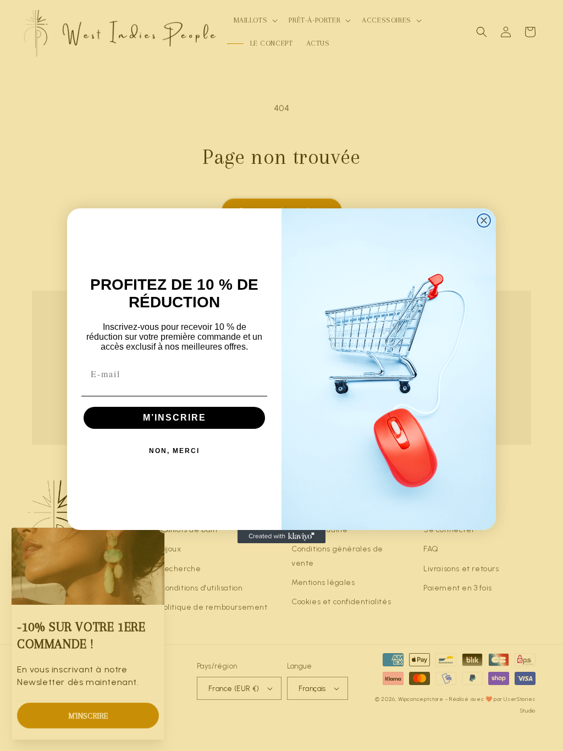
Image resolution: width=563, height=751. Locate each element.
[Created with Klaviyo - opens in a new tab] (281, 536)
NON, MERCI (174, 451)
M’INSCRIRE (174, 417)
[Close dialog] (483, 220)
